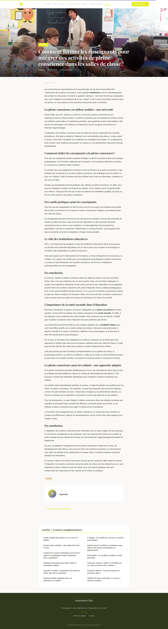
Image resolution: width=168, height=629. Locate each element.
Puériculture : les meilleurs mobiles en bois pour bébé (104, 556)
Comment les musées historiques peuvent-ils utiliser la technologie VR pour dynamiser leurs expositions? (61, 555)
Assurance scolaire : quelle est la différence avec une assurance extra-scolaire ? (104, 564)
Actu (55, 4)
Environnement (95, 4)
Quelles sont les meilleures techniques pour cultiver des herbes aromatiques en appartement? (104, 547)
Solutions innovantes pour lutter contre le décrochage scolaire (60, 564)
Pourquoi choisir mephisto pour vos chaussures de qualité (57, 579)
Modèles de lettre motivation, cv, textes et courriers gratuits (103, 579)
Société (107, 4)
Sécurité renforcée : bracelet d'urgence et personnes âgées (103, 571)
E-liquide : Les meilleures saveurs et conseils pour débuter (105, 538)
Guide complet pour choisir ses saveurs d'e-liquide (60, 538)
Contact (92, 616)
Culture (62, 4)
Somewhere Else (84, 600)
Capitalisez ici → (140, 4)
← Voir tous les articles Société (57, 509)
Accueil (47, 4)
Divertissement (73, 4)
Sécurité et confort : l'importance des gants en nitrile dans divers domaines (61, 571)
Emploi (84, 4)
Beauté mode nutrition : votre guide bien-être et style (61, 546)
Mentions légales (79, 616)
